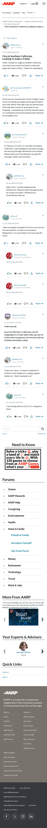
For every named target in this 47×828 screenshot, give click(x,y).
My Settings (6, 13)
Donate (6, 717)
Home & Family (16, 528)
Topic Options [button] (12, 38)
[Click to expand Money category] (5, 559)
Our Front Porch (20, 550)
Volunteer (7, 721)
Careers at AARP (29, 735)
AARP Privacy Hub (9, 788)
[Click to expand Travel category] (5, 579)
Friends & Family (20, 535)
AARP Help (14, 502)
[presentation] (4, 618)
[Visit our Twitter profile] (15, 817)
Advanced (41, 434)
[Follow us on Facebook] (7, 817)
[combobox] (23, 428)
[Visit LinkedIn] (31, 817)
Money (12, 558)
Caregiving (14, 509)
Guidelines (16, 13)
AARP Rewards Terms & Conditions (15, 797)
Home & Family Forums (34, 21)
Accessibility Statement (11, 792)
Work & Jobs (15, 585)
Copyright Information (11, 801)
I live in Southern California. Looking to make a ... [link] (24, 26)
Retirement (14, 565)
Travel (11, 578)
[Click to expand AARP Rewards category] (5, 496)
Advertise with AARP (30, 730)
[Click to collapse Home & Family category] (5, 529)
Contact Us (27, 712)
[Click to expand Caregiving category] (5, 509)
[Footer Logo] (23, 693)
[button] (43, 44)
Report (30, 75)
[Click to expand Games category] (5, 489)
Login (33, 4)
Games (12, 489)
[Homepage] (8, 3)
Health (11, 522)
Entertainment (16, 515)
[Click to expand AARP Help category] (5, 503)
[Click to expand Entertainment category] (5, 516)
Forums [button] (29, 13)
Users (4, 434)
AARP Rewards (16, 495)
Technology (14, 572)
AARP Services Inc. (29, 748)
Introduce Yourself (21, 543)
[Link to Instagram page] (23, 817)
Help (23, 13)
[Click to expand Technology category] (5, 572)
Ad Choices (32, 805)
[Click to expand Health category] (5, 523)
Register (5, 672)
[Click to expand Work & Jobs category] (5, 586)
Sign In (5, 677)
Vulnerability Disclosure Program (14, 805)
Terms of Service (24, 788)
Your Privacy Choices (10, 810)
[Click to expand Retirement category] (5, 566)
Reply (37, 75)
